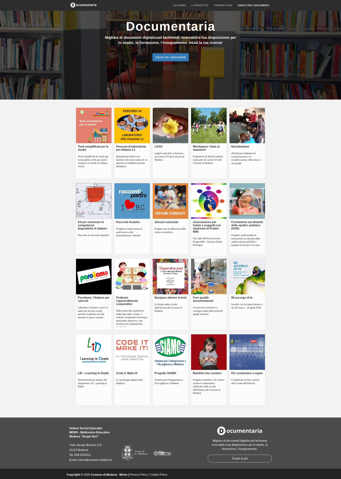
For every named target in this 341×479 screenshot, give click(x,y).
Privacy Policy (139, 474)
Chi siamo (179, 5)
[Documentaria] (83, 5)
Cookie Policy (158, 474)
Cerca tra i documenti (253, 5)
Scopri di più (240, 458)
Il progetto (199, 5)
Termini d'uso (223, 5)
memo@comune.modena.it (95, 459)
